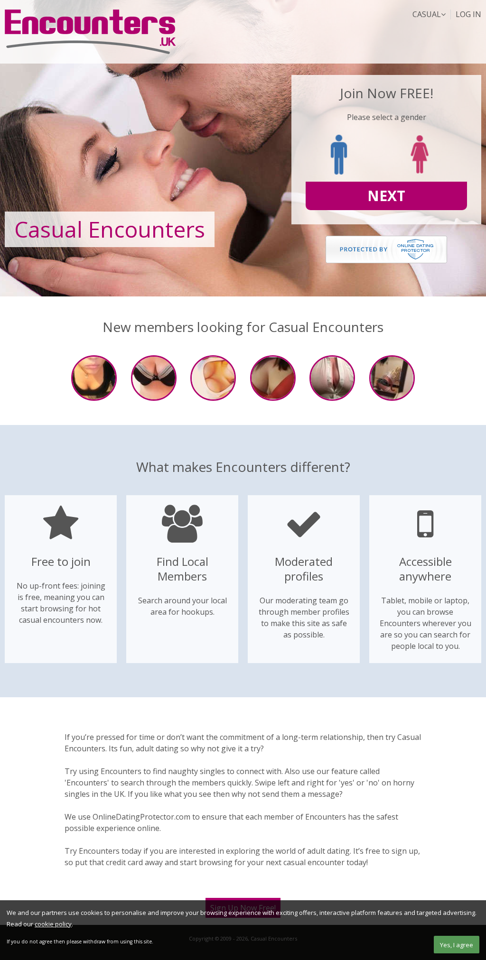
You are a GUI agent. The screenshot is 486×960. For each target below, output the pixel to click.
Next (386, 195)
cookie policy (53, 924)
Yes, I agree (456, 945)
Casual (426, 14)
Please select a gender (386, 117)
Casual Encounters (90, 31)
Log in (468, 14)
